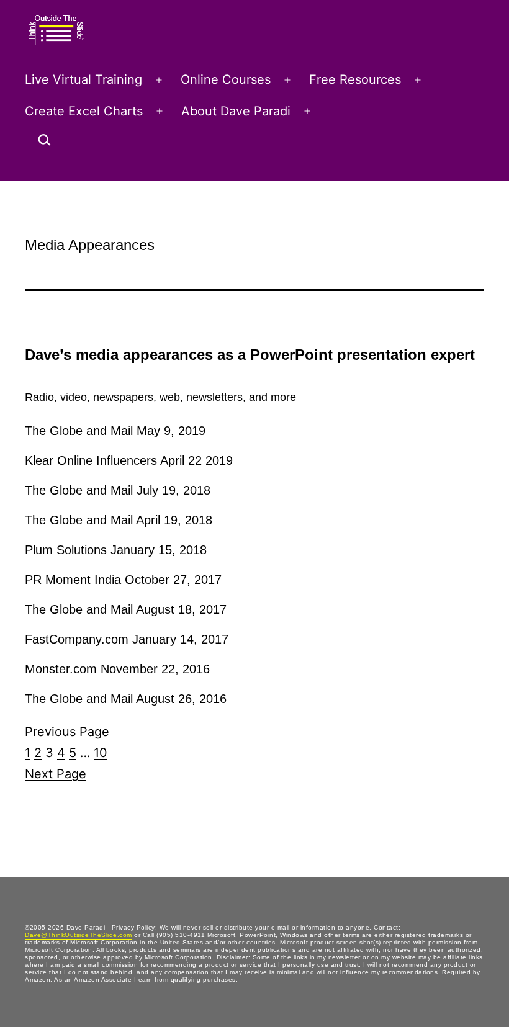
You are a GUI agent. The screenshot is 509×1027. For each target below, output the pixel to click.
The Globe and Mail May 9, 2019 (115, 430)
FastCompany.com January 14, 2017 (126, 639)
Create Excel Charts (84, 111)
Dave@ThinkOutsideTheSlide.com (78, 934)
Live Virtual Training (83, 79)
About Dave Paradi (236, 111)
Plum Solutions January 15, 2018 (116, 550)
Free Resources (355, 79)
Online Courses (226, 79)
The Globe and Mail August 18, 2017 (126, 609)
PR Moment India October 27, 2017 (123, 579)
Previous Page (67, 731)
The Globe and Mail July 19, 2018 (117, 490)
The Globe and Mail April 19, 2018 (118, 520)
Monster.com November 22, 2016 (117, 669)
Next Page (55, 773)
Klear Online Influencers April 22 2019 (129, 460)
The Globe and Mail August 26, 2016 (126, 699)
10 (100, 752)
